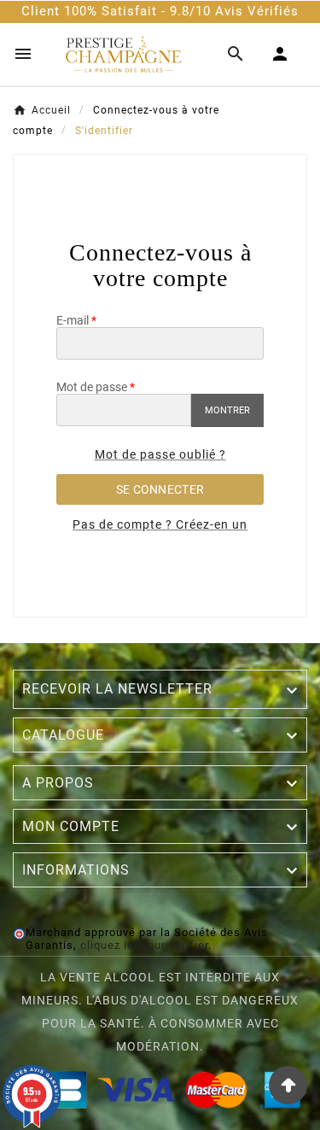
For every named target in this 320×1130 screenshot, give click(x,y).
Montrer (227, 410)
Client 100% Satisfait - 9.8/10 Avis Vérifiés (160, 11)
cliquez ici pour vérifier (144, 945)
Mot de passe (91, 387)
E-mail (72, 320)
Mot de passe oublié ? (160, 454)
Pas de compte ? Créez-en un (160, 524)
